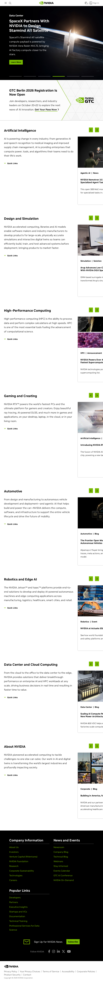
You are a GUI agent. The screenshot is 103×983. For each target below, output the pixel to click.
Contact (27, 974)
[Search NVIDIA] (10, 2)
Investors (14, 852)
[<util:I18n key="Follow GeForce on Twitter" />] (63, 951)
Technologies (15, 875)
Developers (15, 897)
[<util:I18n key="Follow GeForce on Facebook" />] (49, 951)
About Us (14, 847)
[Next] (97, 130)
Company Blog (61, 852)
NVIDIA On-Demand (64, 880)
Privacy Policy (10, 971)
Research (14, 866)
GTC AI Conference (63, 875)
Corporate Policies (86, 971)
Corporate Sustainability (21, 870)
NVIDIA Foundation (18, 861)
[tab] (15, 76)
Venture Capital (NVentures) (23, 856)
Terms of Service (51, 971)
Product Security (12, 974)
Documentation (17, 916)
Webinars (58, 861)
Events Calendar (62, 870)
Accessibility (68, 971)
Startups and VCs (18, 911)
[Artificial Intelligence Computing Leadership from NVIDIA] (46, 3)
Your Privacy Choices (30, 971)
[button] (86, 3)
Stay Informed (61, 866)
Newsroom (59, 847)
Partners (13, 902)
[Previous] (91, 130)
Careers (13, 880)
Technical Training (18, 921)
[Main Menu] (5, 3)
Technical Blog (61, 856)
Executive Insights (18, 907)
